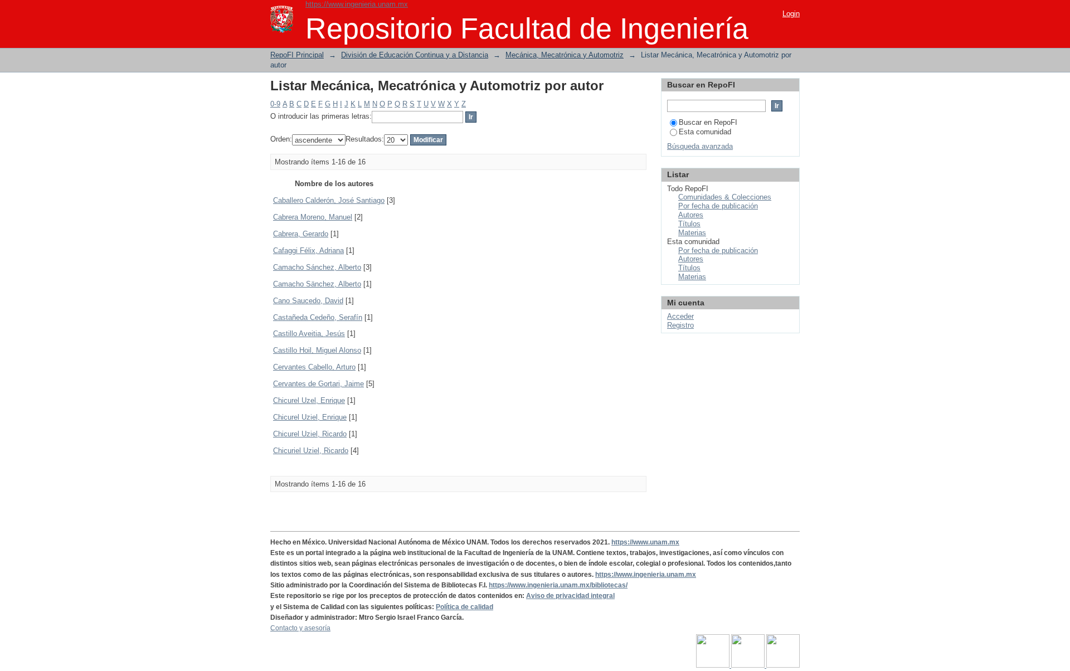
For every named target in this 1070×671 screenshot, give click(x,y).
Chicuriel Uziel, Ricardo (310, 450)
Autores (690, 215)
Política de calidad (464, 607)
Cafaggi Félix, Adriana (308, 250)
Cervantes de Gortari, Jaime (318, 384)
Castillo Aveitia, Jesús (309, 333)
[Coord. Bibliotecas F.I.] (783, 665)
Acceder (680, 316)
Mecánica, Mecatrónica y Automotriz (564, 55)
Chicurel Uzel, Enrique (309, 400)
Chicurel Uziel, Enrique (310, 417)
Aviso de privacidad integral (570, 596)
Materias (692, 232)
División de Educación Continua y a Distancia (414, 55)
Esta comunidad (705, 132)
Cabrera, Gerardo (300, 234)
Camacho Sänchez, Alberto (317, 284)
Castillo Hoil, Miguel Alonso (317, 350)
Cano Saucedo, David (308, 300)
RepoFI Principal (297, 55)
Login (791, 13)
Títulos (689, 224)
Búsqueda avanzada (700, 146)
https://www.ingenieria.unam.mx (356, 4)
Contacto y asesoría (300, 628)
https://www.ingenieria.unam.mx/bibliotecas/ (558, 585)
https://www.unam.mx (645, 542)
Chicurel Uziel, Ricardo (310, 434)
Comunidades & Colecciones (724, 197)
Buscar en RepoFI (708, 122)
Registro (680, 325)
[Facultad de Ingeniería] (748, 665)
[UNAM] (713, 665)
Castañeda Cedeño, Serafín (317, 317)
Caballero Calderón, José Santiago (329, 200)
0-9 (275, 104)
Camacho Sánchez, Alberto (317, 267)
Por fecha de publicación (718, 206)
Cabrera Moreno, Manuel (312, 217)
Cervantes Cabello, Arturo (314, 367)
